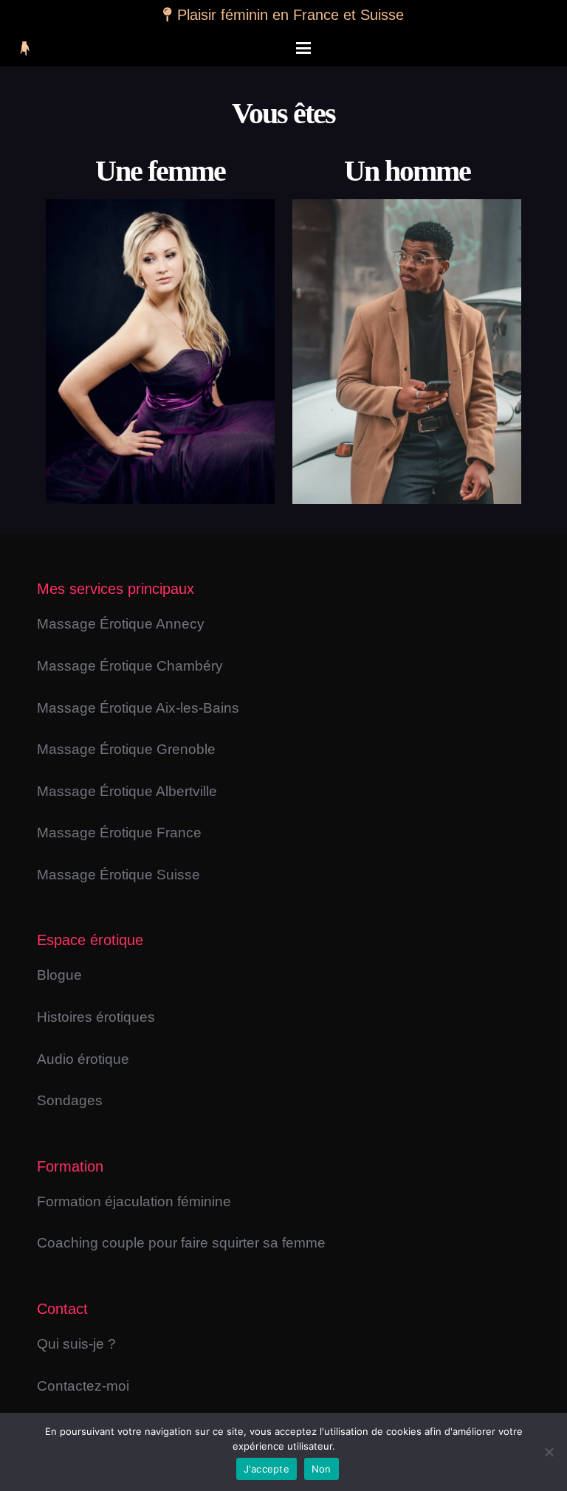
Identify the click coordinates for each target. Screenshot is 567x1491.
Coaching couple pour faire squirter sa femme (181, 1242)
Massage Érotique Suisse (118, 874)
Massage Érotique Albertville (127, 791)
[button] (303, 48)
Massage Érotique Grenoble (126, 749)
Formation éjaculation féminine (134, 1201)
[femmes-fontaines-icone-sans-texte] (24, 48)
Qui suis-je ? (76, 1344)
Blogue (59, 975)
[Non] (548, 1452)
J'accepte (266, 1469)
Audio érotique (83, 1059)
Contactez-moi (83, 1386)
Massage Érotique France (119, 832)
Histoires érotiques (96, 1017)
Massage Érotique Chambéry (130, 666)
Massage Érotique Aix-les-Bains (138, 708)
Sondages (70, 1100)
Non (321, 1469)
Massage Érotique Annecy (121, 624)
